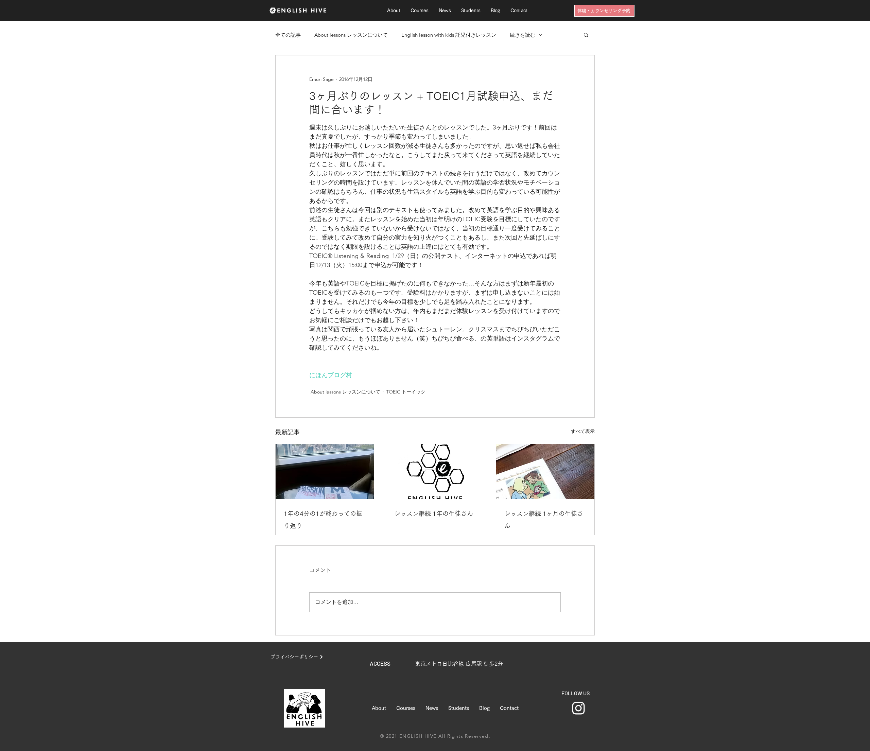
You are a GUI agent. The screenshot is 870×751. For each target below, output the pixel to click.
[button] (586, 34)
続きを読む (522, 35)
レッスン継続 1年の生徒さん (433, 513)
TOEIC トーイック (405, 392)
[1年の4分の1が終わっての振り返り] (325, 471)
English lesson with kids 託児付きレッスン (448, 35)
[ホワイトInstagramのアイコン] (578, 708)
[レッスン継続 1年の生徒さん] (435, 471)
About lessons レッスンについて (351, 35)
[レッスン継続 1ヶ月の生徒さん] (545, 471)
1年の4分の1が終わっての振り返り (323, 519)
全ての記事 (288, 35)
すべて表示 (583, 431)
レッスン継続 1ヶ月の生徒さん (543, 519)
